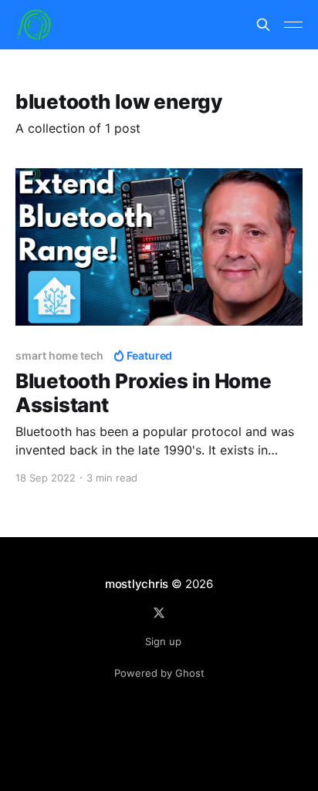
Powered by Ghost (159, 673)
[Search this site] (263, 24)
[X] (159, 613)
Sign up (163, 641)
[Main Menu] (293, 24)
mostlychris (137, 583)
